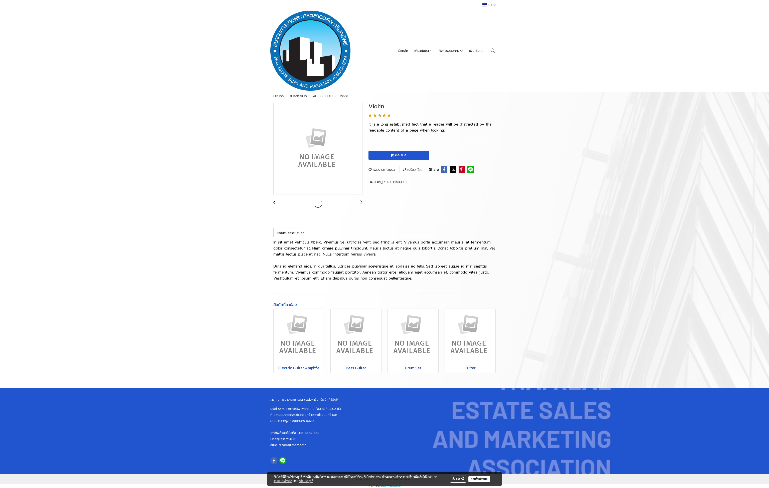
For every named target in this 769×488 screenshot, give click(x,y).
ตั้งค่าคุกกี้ (458, 479)
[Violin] (318, 149)
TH (490, 4)
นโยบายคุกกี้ (306, 481)
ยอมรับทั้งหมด (479, 479)
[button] (492, 50)
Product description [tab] (290, 232)
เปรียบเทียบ (414, 169)
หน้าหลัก (402, 50)
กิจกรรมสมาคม (449, 50)
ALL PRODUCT (397, 181)
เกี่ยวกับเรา (422, 50)
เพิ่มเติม (474, 50)
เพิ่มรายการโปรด (383, 169)
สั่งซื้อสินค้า (400, 155)
